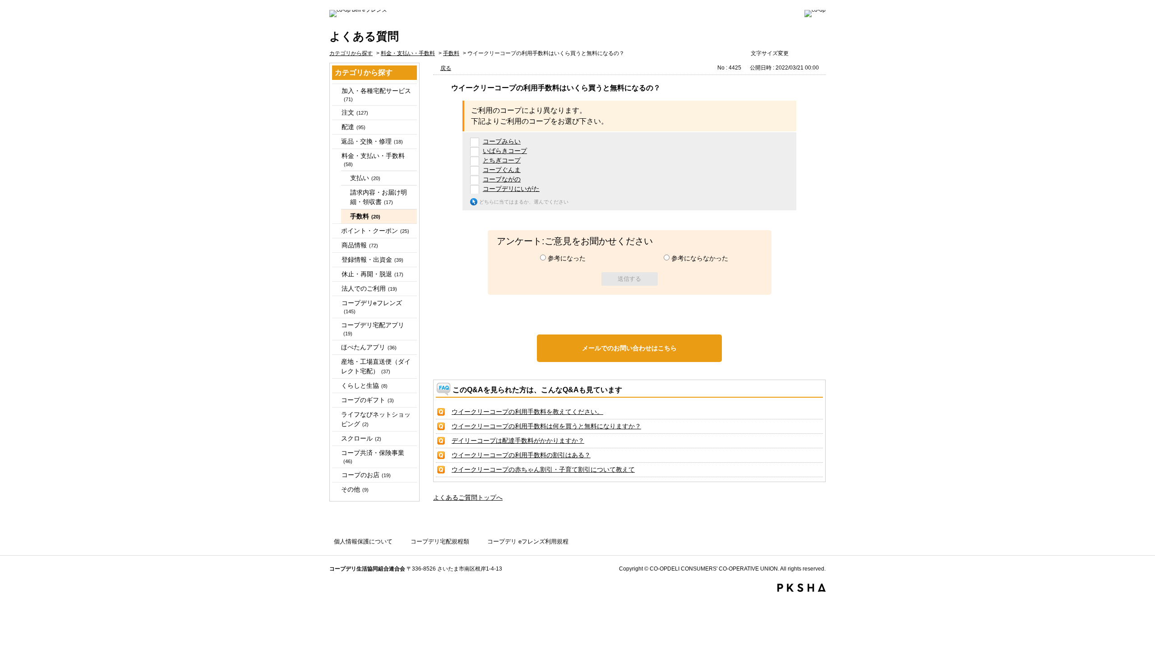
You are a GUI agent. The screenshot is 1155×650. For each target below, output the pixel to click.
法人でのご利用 (369, 288)
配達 (353, 126)
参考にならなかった (699, 258)
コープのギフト (367, 400)
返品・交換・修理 (372, 141)
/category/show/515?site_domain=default (336, 303)
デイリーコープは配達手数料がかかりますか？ (518, 440)
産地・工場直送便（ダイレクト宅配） (376, 366)
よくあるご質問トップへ (468, 497)
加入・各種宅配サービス (376, 94)
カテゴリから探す (351, 53)
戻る (445, 68)
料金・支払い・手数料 (408, 53)
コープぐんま (502, 169)
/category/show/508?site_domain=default (336, 274)
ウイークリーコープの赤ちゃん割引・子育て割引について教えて (543, 469)
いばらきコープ (505, 150)
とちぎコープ (502, 160)
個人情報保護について (363, 541)
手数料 (451, 53)
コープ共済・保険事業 (372, 456)
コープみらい (502, 141)
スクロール (361, 438)
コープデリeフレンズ (372, 306)
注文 (355, 112)
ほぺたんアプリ (369, 347)
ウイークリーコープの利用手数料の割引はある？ (521, 455)
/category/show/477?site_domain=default (336, 91)
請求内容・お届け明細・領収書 (378, 197)
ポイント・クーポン (375, 230)
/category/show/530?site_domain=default (336, 475)
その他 (355, 489)
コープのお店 (366, 474)
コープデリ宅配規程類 (440, 541)
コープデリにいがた (511, 188)
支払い (365, 177)
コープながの (502, 179)
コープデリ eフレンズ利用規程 (527, 541)
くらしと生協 (364, 385)
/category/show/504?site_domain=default (336, 260)
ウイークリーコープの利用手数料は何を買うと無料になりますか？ (546, 426)
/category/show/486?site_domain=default (336, 127)
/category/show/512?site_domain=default (336, 288)
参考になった (567, 258)
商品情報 (360, 245)
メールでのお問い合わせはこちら (629, 348)
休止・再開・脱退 (372, 274)
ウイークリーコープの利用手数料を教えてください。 (527, 411)
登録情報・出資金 (372, 259)
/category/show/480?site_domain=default (336, 112)
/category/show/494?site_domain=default (336, 156)
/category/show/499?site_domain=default (336, 245)
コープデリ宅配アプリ (372, 328)
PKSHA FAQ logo (801, 588)
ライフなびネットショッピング (376, 419)
